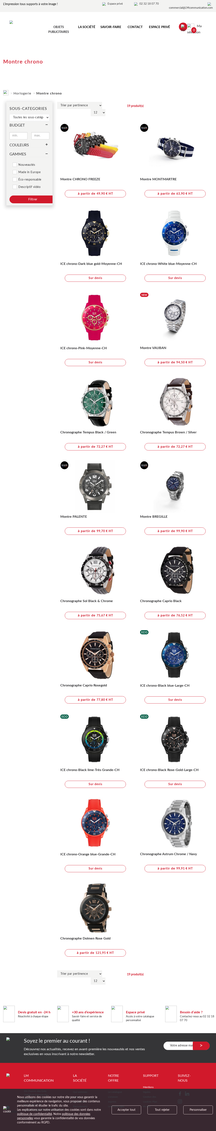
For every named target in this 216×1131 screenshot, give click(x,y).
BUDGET (17, 125)
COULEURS (19, 145)
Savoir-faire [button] (110, 27)
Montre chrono (49, 93)
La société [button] (86, 27)
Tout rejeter (162, 1109)
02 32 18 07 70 (149, 4)
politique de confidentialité (34, 1114)
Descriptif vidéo (29, 187)
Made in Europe (29, 172)
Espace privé (115, 4)
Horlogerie (22, 93)
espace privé (159, 27)
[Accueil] (5, 91)
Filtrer (32, 199)
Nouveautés (26, 164)
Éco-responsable (29, 179)
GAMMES (17, 154)
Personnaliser (198, 1109)
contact (135, 27)
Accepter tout (126, 1109)
